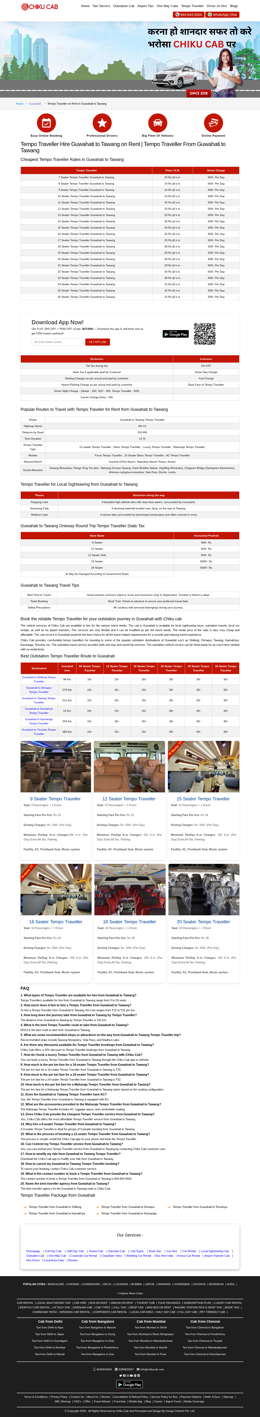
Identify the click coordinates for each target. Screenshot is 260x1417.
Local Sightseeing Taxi (54, 1302)
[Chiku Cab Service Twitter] (120, 1375)
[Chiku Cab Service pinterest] (135, 1375)
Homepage (33, 1251)
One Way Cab (57, 1255)
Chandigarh (91, 1284)
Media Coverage (194, 1401)
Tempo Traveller (192, 6)
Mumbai (136, 1284)
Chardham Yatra (111, 1255)
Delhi (107, 1284)
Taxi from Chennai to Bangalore (205, 1327)
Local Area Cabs (54, 1260)
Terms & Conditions (36, 1396)
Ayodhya (199, 1284)
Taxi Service (101, 6)
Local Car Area (142, 1311)
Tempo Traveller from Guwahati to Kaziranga (128, 1213)
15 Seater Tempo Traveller (203, 798)
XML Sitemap (63, 1401)
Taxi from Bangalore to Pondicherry (97, 1347)
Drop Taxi (136, 1307)
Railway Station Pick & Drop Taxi (198, 1307)
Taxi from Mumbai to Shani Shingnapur (150, 1334)
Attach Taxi (61, 1307)
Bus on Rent (99, 1302)
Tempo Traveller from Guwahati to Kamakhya (57, 1213)
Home (85, 6)
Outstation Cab (123, 6)
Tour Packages (169, 1302)
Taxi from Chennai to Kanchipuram (205, 1354)
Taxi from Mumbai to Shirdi (151, 1327)
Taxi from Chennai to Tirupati (204, 1340)
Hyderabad (182, 1284)
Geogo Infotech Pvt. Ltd (180, 1410)
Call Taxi (119, 1307)
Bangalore (56, 1284)
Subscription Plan (197, 1302)
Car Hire (172, 1251)
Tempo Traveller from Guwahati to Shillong (55, 1206)
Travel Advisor (102, 1401)
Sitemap (228, 1396)
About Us (92, 1396)
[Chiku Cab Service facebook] (124, 1375)
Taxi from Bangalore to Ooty (97, 1340)
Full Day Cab (53, 1251)
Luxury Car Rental (228, 1302)
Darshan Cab (116, 1251)
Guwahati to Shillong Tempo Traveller (39, 679)
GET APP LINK (97, 342)
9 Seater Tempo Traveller (55, 798)
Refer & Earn (212, 1396)
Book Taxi (155, 1251)
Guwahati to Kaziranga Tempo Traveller (39, 721)
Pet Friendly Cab (212, 1311)
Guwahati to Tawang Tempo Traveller (39, 700)
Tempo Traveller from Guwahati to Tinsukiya (200, 1206)
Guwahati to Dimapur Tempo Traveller (39, 689)
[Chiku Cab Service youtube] (131, 1375)
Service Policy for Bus (164, 1396)
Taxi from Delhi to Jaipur (49, 1334)
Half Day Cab (75, 1251)
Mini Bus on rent (159, 1307)
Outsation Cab (35, 1255)
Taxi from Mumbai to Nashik (150, 1347)
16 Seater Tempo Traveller (55, 921)
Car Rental (189, 1251)
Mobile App (135, 1401)
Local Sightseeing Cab (215, 1251)
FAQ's (77, 1401)
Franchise (120, 1401)
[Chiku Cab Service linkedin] (138, 1375)
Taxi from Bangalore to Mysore (97, 1327)
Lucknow (121, 1284)
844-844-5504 (191, 15)
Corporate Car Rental (83, 1255)
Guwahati (35, 103)
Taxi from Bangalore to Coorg (97, 1334)
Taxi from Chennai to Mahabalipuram (205, 1347)
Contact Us (77, 1396)
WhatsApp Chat (225, 15)
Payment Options (191, 1396)
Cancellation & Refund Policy (130, 1396)
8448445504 (104, 1369)
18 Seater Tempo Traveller (129, 921)
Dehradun (216, 1284)
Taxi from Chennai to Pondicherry (205, 1334)
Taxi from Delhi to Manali (50, 1354)
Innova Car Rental (188, 1255)
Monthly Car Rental (35, 1307)
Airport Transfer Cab (217, 1255)
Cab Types (137, 1251)
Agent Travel (173, 1401)
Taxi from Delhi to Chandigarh (50, 1340)
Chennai (73, 1284)
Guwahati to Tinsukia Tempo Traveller (39, 731)
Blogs (234, 6)
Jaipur (149, 1284)
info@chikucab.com (152, 1369)
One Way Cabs (167, 6)
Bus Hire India (164, 1255)
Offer (87, 1401)
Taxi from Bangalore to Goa (97, 1354)
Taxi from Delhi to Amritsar (49, 1347)
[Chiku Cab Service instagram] (128, 1375)
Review (73, 1260)
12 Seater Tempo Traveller (129, 798)
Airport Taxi (145, 6)
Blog (148, 1401)
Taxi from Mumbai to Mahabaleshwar (150, 1340)
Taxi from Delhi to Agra (49, 1327)
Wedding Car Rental (138, 1255)
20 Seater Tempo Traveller (203, 921)
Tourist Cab (96, 1251)
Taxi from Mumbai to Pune (150, 1354)
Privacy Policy (59, 1396)
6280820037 (126, 1369)
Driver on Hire (217, 6)
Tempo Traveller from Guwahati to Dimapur (128, 1206)
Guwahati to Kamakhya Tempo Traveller (39, 710)
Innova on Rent (122, 1302)
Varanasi (164, 1284)
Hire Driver (33, 1260)
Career (158, 1401)
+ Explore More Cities (130, 1293)
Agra (230, 1284)
